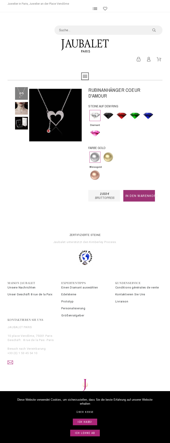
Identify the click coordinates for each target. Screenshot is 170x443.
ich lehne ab (85, 433)
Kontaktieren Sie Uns (130, 294)
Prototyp (67, 301)
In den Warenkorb (140, 195)
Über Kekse (85, 412)
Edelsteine (68, 294)
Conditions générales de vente (137, 287)
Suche (156, 30)
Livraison (121, 301)
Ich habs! (85, 422)
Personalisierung (73, 308)
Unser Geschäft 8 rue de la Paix (30, 294)
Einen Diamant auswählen (79, 287)
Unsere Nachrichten (22, 287)
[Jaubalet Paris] (84, 46)
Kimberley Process (102, 242)
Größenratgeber (72, 315)
